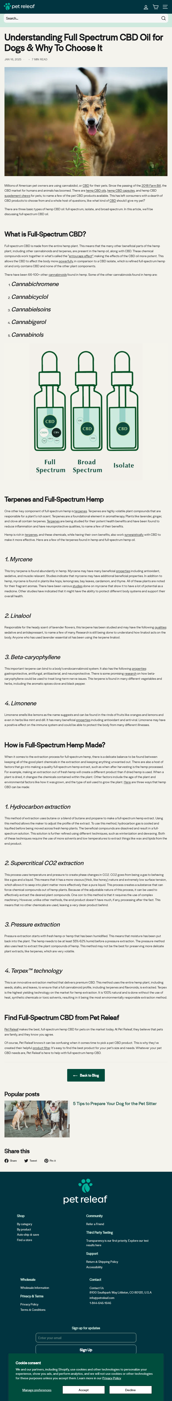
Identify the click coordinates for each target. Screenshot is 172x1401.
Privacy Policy (111, 1378)
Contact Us (97, 1288)
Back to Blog (89, 1075)
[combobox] (86, 18)
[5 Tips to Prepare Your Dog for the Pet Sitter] (37, 1119)
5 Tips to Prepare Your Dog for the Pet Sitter (115, 1103)
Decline (130, 1390)
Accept (84, 1390)
